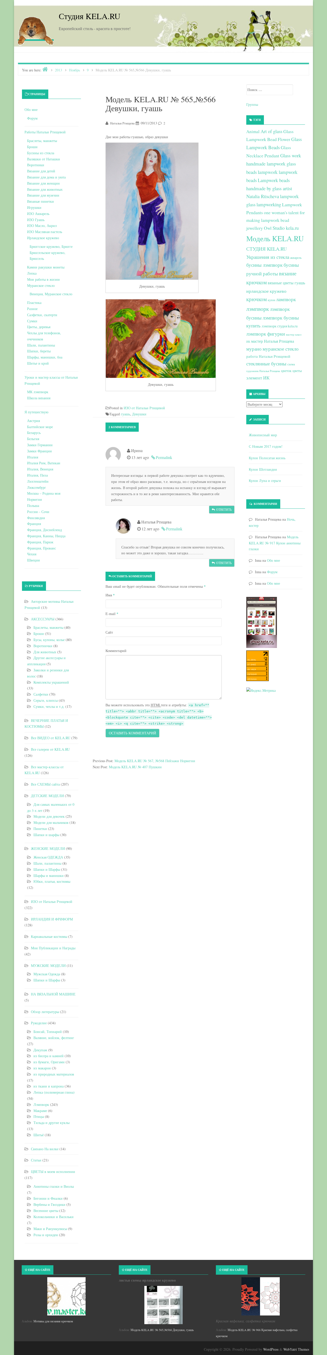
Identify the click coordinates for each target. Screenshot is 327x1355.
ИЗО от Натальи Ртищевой (144, 407)
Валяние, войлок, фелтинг (53, 1037)
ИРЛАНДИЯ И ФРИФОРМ (52, 919)
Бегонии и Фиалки (48, 1198)
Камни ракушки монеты (45, 267)
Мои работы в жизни (43, 279)
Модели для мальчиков (50, 822)
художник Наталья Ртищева (263, 371)
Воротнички (42, 645)
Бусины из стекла (40, 152)
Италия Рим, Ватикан (43, 463)
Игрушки (34, 207)
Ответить (224, 509)
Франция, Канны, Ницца (46, 535)
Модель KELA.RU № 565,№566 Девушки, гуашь (162, 1330)
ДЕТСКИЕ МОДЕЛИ (47, 795)
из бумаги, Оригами (49, 1061)
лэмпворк (257, 308)
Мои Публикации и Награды (53, 947)
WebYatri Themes (296, 1349)
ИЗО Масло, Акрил (42, 225)
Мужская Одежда (46, 973)
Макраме (40, 1110)
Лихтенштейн (38, 481)
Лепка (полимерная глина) (54, 1092)
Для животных (44, 651)
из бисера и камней (48, 1055)
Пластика (34, 302)
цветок (286, 370)
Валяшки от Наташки (43, 159)
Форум (32, 118)
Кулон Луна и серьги (265, 480)
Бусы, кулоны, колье (49, 639)
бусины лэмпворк (264, 265)
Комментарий (116, 650)
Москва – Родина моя (43, 493)
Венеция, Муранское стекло (51, 293)
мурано (254, 349)
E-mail (112, 613)
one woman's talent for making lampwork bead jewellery (275, 220)
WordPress (270, 1349)
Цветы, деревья (38, 326)
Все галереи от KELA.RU (50, 749)
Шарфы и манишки (48, 875)
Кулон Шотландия (263, 469)
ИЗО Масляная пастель (44, 231)
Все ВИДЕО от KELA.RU (50, 737)
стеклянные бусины (266, 363)
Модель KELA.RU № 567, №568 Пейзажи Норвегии (154, 760)
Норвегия (34, 499)
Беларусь (34, 432)
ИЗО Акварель (38, 213)
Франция (34, 523)
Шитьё (38, 1134)
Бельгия (33, 438)
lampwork (268, 172)
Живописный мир (263, 434)
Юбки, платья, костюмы (51, 881)
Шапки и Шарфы (46, 869)
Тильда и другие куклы (51, 1122)
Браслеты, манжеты (42, 140)
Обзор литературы (45, 1011)
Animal (253, 131)
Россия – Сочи (38, 511)
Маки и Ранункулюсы (50, 1228)
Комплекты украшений (51, 682)
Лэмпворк (41, 1104)
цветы (297, 370)
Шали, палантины (41, 345)
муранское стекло (281, 349)
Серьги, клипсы (45, 700)
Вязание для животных (45, 189)
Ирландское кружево (43, 237)
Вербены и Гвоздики (49, 1204)
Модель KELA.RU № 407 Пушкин (135, 766)
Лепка (32, 273)
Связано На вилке (45, 1148)
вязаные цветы (281, 283)
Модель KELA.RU (275, 238)
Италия (32, 457)
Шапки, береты (39, 351)
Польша (33, 505)
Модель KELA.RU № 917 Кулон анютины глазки (274, 543)
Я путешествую (36, 412)
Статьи (36, 1160)
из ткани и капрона (48, 1086)
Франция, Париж (40, 542)
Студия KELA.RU (89, 15)
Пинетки (40, 828)
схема (291, 364)
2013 (58, 70)
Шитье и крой (38, 363)
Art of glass (271, 131)
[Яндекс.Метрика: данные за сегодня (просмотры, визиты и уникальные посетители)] (261, 690)
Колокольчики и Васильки (53, 1216)
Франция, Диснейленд (44, 529)
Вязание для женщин (43, 183)
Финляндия (36, 517)
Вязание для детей (41, 171)
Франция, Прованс (41, 548)
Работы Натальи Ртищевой (45, 132)
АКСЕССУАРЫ (42, 619)
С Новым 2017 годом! (266, 446)
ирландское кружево (266, 291)
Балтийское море (40, 426)
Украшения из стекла (267, 257)
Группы (252, 104)
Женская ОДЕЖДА (48, 857)
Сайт (109, 632)
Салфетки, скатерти (42, 314)
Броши (32, 146)
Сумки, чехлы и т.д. (48, 706)
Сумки (32, 320)
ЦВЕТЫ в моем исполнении (53, 1171)
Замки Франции (39, 451)
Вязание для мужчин (43, 195)
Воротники (35, 164)
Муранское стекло (41, 285)
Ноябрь (74, 70)
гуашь (125, 414)
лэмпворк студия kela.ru (280, 326)
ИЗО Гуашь (35, 219)
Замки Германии (40, 444)
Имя (110, 595)
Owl (268, 228)
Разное (32, 308)
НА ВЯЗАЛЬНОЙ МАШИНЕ (53, 994)
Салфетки (40, 694)
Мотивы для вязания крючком (53, 1321)
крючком (256, 299)
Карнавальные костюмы (49, 936)
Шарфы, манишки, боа (44, 357)
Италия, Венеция (40, 469)
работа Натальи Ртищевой (268, 356)
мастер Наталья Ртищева (272, 341)
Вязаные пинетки (40, 201)
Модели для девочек (49, 816)
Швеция (33, 560)
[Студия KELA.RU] (36, 30)
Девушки (139, 414)
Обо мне (31, 109)
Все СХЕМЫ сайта (45, 784)
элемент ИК (258, 378)
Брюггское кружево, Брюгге (51, 246)
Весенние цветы (45, 1210)
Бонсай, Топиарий (47, 1031)
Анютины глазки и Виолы (53, 1186)
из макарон (42, 1068)
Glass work (290, 155)
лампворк (286, 299)
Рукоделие (39, 1022)
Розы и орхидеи (45, 1234)
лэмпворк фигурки (265, 333)
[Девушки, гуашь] (152, 211)
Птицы (38, 1116)
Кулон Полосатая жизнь (267, 457)
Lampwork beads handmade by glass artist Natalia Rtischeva (269, 188)
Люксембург (36, 487)
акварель (295, 257)
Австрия (33, 420)
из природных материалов (53, 1074)
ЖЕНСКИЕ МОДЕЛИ (48, 848)
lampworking (268, 204)
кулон (271, 300)
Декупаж (40, 1049)
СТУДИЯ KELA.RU (266, 249)
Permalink (164, 457)
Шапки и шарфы (46, 834)
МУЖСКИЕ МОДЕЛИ (48, 965)
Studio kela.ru (286, 228)
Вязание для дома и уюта (46, 177)
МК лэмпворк (37, 391)
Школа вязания (38, 397)
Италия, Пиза (37, 475)
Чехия (31, 554)
